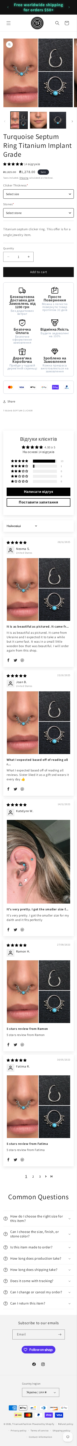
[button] (8, 23)
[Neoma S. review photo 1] (38, 589)
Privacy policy (19, 1430)
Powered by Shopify (43, 1423)
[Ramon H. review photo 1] (38, 991)
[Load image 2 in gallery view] (38, 120)
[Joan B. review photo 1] (38, 722)
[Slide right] (72, 121)
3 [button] (40, 1176)
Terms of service (40, 1430)
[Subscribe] (60, 1334)
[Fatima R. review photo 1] (38, 1106)
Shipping (23, 177)
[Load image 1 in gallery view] (19, 120)
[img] (17, 543)
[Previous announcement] (8, 7)
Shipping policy (61, 1430)
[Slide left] (4, 121)
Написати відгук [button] (38, 491)
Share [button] (11, 401)
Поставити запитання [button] (38, 502)
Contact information (40, 1436)
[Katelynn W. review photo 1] (38, 862)
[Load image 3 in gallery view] (57, 120)
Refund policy (65, 1423)
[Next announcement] (69, 7)
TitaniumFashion (22, 1423)
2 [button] (33, 1176)
